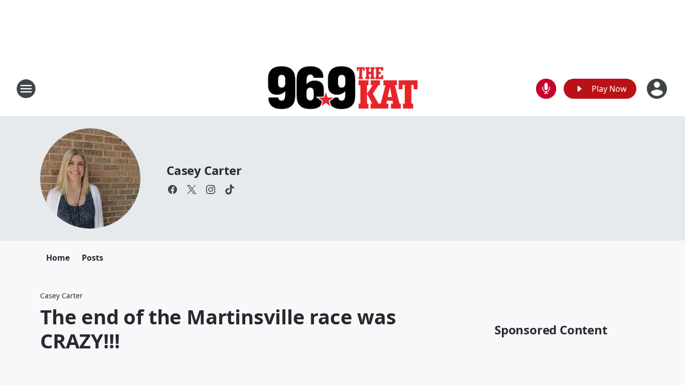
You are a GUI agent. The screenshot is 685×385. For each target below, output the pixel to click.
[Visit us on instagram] (211, 189)
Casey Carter (204, 170)
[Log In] (658, 89)
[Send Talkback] (546, 89)
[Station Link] (342, 89)
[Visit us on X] (192, 189)
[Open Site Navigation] (26, 89)
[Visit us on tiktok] (230, 189)
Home (58, 257)
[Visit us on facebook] (172, 189)
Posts (92, 257)
